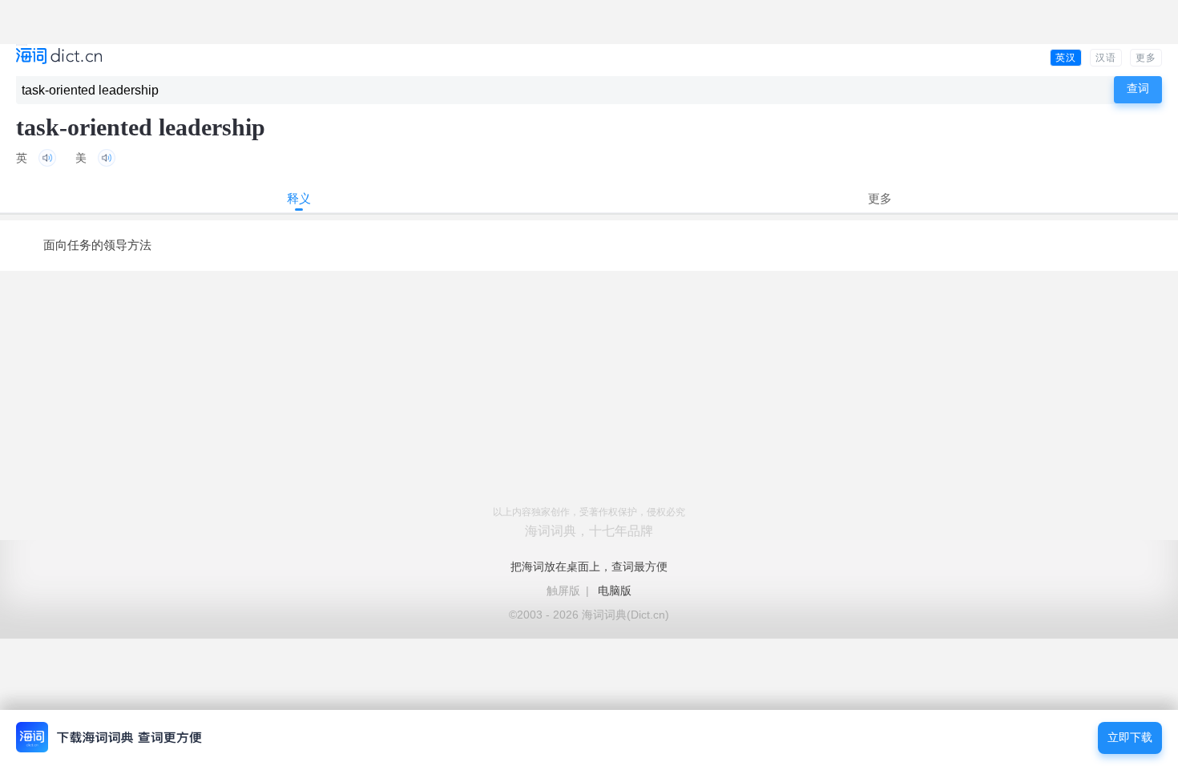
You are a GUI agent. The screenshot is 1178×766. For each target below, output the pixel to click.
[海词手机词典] (59, 57)
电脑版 (614, 590)
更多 (1146, 57)
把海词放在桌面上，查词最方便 (589, 566)
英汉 (1065, 57)
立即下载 (1129, 738)
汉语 (1105, 57)
